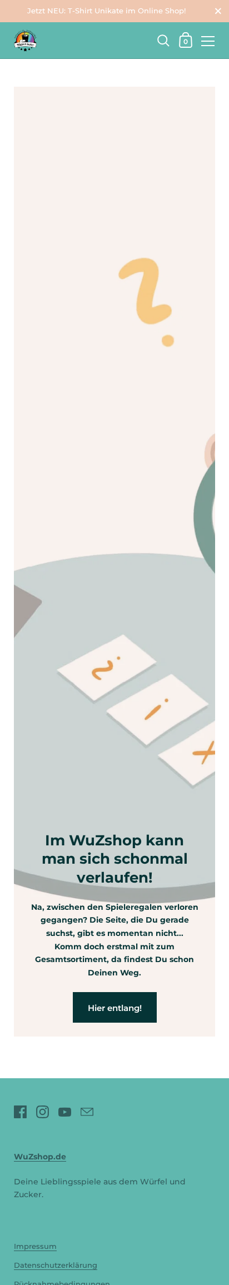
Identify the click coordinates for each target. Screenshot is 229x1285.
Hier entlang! (115, 1008)
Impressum (35, 1246)
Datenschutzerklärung (55, 1265)
